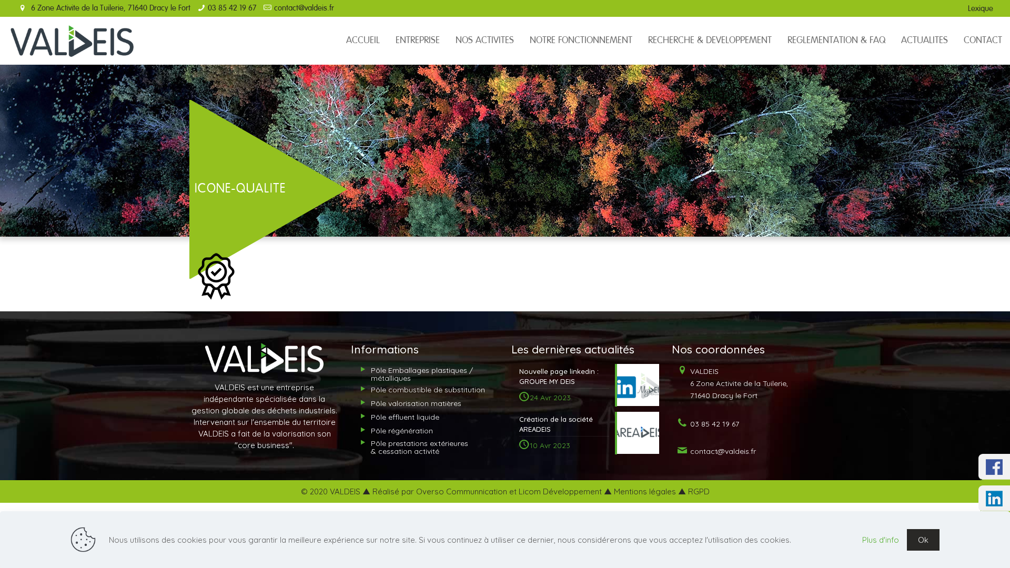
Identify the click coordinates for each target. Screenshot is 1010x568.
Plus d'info (880, 540)
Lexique (980, 9)
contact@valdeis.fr (304, 8)
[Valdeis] (72, 40)
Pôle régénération (402, 430)
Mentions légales (645, 491)
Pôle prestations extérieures (419, 447)
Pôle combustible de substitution (428, 389)
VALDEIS (738, 383)
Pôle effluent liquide (405, 417)
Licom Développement (560, 491)
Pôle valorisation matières (416, 403)
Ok (923, 540)
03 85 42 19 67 (232, 8)
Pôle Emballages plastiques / (422, 374)
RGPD (699, 491)
